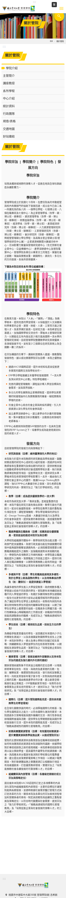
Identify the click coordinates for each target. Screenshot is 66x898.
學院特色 (46, 161)
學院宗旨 (11, 161)
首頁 (51, 41)
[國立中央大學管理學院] (33, 8)
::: (34, 2)
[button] (61, 8)
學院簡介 (29, 161)
